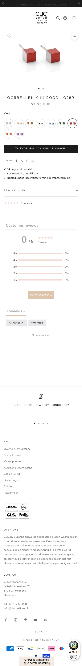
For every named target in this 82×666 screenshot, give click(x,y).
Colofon (8, 486)
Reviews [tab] (16, 311)
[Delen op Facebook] (16, 160)
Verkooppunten (13, 461)
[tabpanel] (41, 348)
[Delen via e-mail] (32, 160)
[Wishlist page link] (74, 18)
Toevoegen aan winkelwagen (41, 148)
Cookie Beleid (12, 474)
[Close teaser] (57, 655)
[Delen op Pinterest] (27, 160)
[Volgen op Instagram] (16, 620)
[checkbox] (37, 323)
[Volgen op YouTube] (35, 620)
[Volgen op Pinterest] (25, 620)
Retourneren (11, 492)
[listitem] (8, 123)
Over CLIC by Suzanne (17, 449)
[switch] (73, 657)
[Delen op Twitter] (21, 160)
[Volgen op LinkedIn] (45, 620)
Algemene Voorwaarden (18, 467)
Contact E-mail (12, 455)
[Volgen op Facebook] (6, 620)
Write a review (41, 295)
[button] (41, 253)
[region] (41, 405)
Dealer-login (11, 480)
